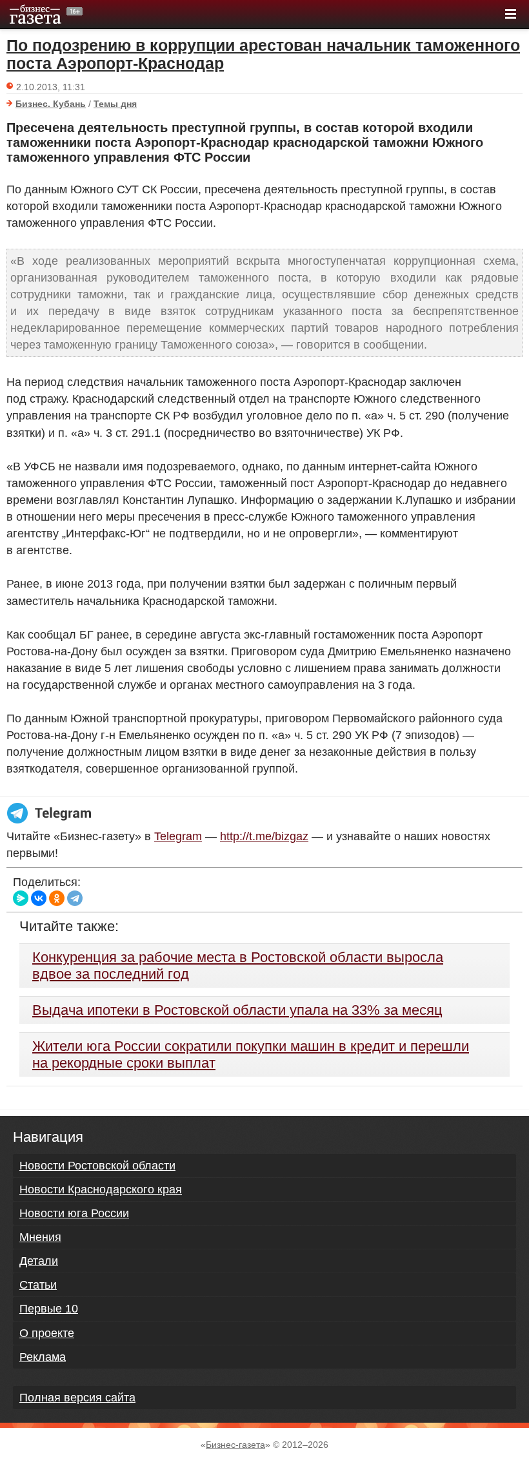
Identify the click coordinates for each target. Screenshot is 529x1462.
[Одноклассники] (57, 898)
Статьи (38, 1284)
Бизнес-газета (235, 1444)
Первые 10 (48, 1308)
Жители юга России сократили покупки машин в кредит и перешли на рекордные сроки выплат (250, 1054)
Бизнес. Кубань (50, 104)
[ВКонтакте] (38, 898)
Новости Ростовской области (97, 1165)
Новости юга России (74, 1213)
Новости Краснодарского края (100, 1189)
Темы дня (115, 104)
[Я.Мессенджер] (20, 898)
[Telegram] (75, 898)
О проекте (46, 1333)
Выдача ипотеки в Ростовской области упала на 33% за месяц (237, 1010)
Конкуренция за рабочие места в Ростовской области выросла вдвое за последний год (237, 965)
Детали (38, 1261)
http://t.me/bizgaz (264, 836)
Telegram (178, 836)
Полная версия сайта (77, 1397)
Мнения (40, 1237)
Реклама (42, 1357)
